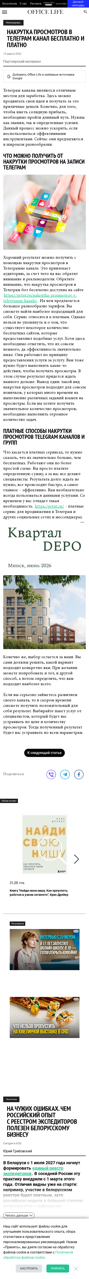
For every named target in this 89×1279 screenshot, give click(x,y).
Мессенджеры (13, 22)
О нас (23, 3)
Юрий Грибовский (17, 1151)
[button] (76, 859)
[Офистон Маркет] (48, 4)
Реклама (35, 3)
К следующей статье (44, 753)
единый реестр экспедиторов (33, 1171)
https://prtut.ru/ (49, 506)
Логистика (11, 1099)
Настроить (29, 1268)
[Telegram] (65, 774)
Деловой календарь (78, 3)
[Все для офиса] (61, 4)
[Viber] (51, 774)
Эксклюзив (9, 3)
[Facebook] (79, 774)
